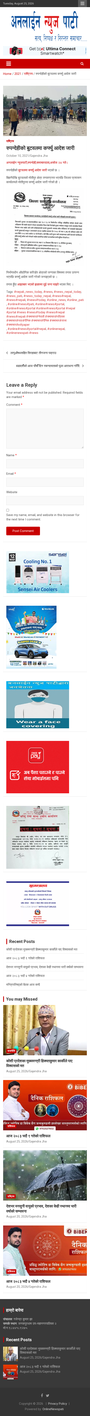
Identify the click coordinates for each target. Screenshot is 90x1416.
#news (48, 291)
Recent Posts (19, 1339)
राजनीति (11, 1050)
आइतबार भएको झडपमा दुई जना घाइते (38, 284)
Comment (14, 405)
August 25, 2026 (17, 1071)
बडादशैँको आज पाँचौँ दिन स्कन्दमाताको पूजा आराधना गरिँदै (48, 366)
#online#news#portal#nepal (27, 329)
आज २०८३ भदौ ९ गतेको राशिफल (25, 958)
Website (11, 492)
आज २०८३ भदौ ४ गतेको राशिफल (25, 976)
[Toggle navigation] (8, 64)
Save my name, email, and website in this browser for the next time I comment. (43, 517)
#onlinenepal (56, 329)
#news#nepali (16, 300)
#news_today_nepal (37, 296)
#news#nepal (61, 296)
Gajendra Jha (39, 155)
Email (11, 474)
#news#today (36, 300)
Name (11, 455)
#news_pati (14, 296)
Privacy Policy (57, 1404)
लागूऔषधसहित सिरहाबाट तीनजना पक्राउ (33, 353)
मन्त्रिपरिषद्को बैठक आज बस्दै (23, 985)
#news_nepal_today (67, 291)
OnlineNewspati (53, 1409)
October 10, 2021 (17, 155)
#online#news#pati (21, 304)
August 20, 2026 (17, 1216)
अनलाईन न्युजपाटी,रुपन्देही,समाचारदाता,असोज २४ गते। (37, 163)
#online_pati (75, 300)
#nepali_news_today (28, 291)
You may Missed (21, 999)
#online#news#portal (49, 304)
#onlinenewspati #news (22, 333)
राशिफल (11, 1126)
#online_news (56, 300)
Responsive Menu (82, 3)
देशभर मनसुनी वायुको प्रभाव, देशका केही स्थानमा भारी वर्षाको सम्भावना (44, 967)
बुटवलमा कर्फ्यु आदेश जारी (32, 170)
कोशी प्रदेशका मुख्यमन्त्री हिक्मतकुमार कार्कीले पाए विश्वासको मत (41, 949)
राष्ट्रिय (10, 141)
